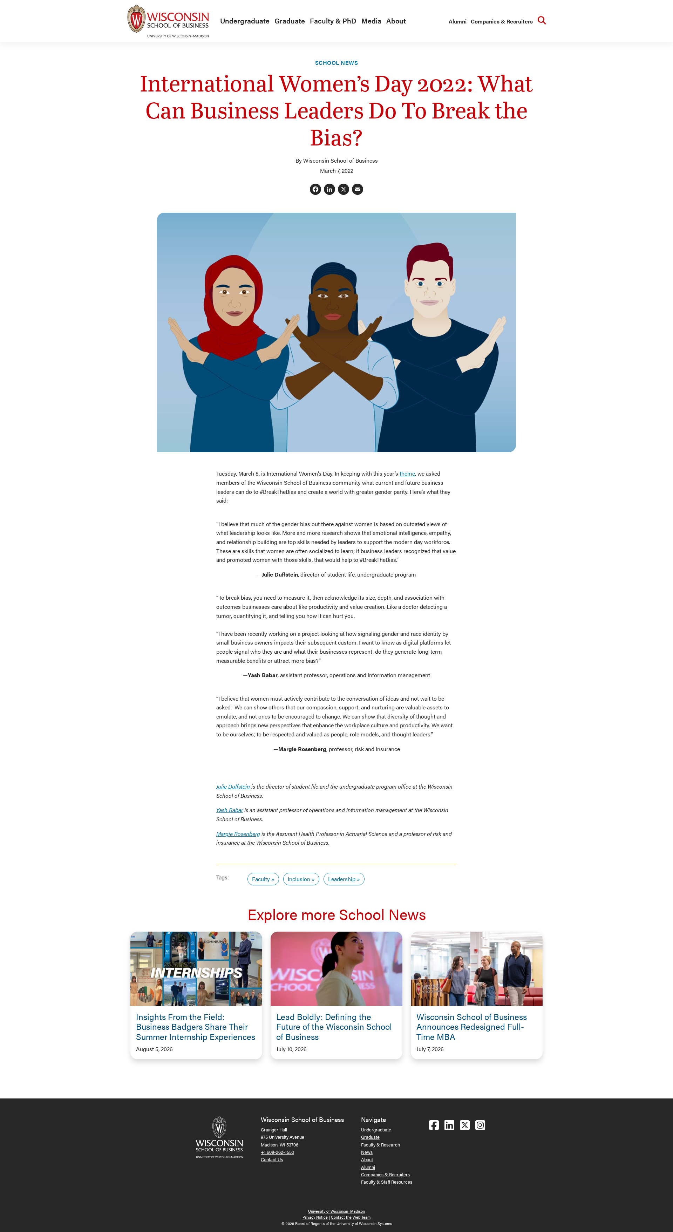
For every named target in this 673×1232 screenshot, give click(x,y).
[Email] (358, 190)
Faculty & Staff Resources (386, 1181)
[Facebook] (315, 190)
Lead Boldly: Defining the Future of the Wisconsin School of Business (334, 1026)
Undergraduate (245, 20)
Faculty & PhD (333, 20)
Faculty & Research (380, 1144)
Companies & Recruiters (502, 21)
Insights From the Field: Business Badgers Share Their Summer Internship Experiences (195, 1026)
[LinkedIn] (329, 190)
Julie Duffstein (233, 786)
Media (371, 20)
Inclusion (299, 879)
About (396, 20)
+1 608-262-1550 (277, 1152)
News (367, 1152)
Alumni (458, 21)
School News (336, 63)
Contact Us (272, 1159)
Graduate (289, 20)
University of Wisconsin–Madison (336, 1211)
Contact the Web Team (351, 1217)
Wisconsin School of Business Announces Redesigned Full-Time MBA (471, 1026)
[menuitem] (243, 21)
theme (407, 473)
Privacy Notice (315, 1217)
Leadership (341, 879)
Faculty (261, 879)
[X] (343, 190)
